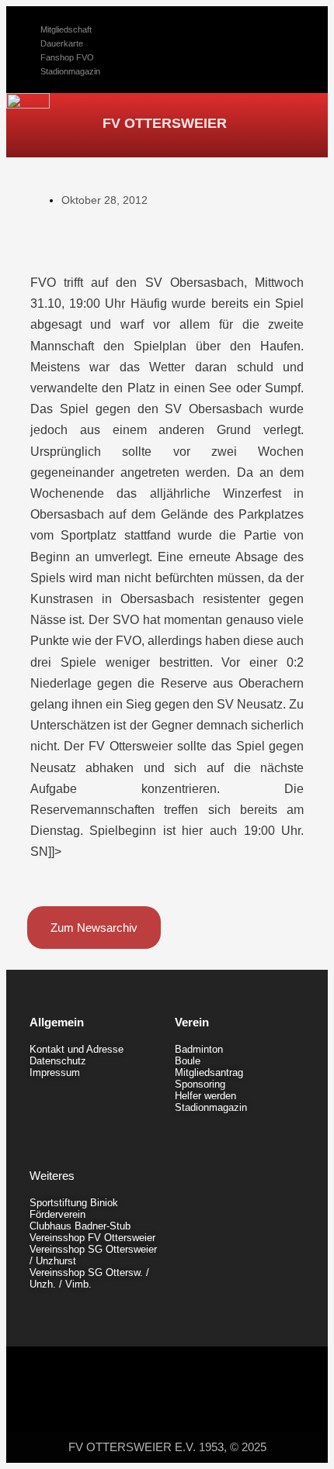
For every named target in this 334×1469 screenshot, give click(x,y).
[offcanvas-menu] (288, 122)
